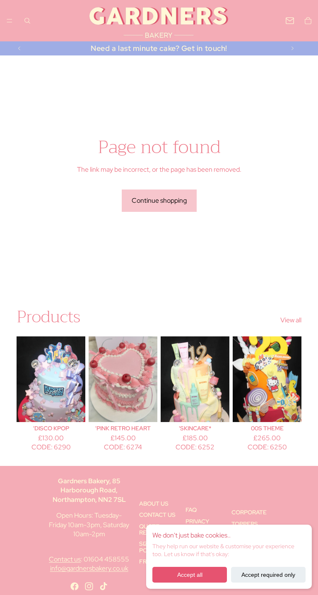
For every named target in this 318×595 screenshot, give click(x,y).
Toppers (244, 524)
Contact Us (157, 514)
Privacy (197, 521)
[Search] (27, 21)
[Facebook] (75, 586)
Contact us (65, 559)
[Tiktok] (103, 586)
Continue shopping (159, 200)
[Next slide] (292, 48)
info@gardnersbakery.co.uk (89, 568)
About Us (154, 503)
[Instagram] (89, 586)
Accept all (189, 574)
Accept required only (268, 574)
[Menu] (9, 20)
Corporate (249, 512)
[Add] (72, 409)
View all (290, 320)
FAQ (191, 509)
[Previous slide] (19, 48)
